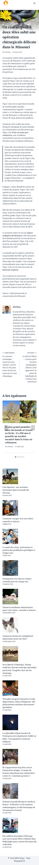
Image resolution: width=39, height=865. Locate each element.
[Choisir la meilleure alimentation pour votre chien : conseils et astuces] (19, 596)
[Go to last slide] (6, 427)
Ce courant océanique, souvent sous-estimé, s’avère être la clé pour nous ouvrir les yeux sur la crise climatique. (9, 364)
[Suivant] (33, 427)
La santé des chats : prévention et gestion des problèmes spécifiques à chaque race (18, 550)
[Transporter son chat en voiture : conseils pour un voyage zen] (19, 568)
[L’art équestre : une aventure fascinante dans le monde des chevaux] (19, 476)
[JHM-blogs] (6, 3)
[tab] (15, 456)
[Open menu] (34, 3)
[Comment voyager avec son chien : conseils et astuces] (19, 508)
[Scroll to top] (34, 862)
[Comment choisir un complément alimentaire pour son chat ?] (19, 625)
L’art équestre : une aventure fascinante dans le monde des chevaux (15, 490)
